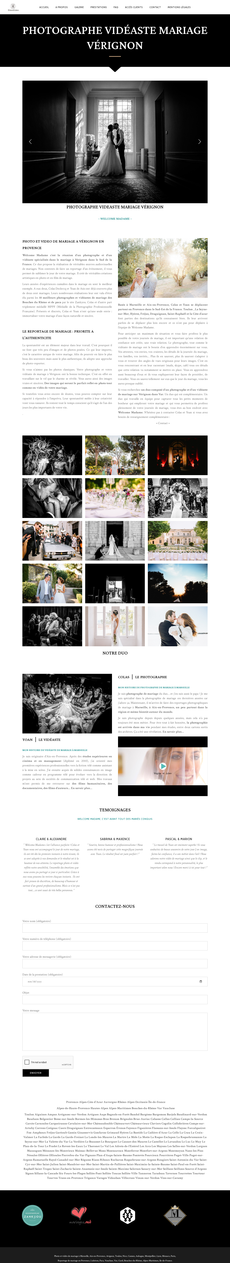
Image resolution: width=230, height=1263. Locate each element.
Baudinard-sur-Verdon (192, 1114)
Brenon (114, 1119)
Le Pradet (51, 1146)
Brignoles (126, 1119)
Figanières (144, 1128)
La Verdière (77, 1142)
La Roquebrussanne (189, 1137)
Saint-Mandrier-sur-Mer (75, 1164)
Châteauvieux (139, 1123)
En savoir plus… (173, 732)
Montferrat (131, 1151)
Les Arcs (145, 1146)
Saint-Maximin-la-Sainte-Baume (148, 1164)
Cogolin (166, 1123)
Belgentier (46, 1119)
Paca (102, 1260)
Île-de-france (156, 1102)
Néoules (32, 1155)
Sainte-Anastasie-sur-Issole (90, 1169)
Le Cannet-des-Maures (132, 1142)
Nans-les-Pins (194, 1151)
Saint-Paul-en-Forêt (183, 1164)
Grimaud (113, 1133)
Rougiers (163, 1160)
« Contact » (163, 423)
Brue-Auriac (141, 1119)
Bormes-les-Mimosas (88, 1119)
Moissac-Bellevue (86, 1151)
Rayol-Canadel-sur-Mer (64, 1160)
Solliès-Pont (94, 1173)
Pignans (90, 1155)
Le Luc (186, 1142)
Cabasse (156, 1119)
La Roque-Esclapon (163, 1137)
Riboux (105, 1160)
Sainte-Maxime (119, 1169)
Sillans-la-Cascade (46, 1173)
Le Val (105, 1146)
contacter (168, 412)
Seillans (168, 1169)
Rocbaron (117, 1160)
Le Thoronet (92, 1146)
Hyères (124, 1133)
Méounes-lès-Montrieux (58, 1151)
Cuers (62, 1128)
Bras (106, 1119)
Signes (29, 1173)
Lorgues (201, 1146)
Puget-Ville (181, 1155)
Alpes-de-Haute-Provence (73, 1108)
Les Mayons (159, 1146)
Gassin (72, 1133)
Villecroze (128, 1178)
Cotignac (52, 1128)
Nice (125, 1256)
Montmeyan (176, 1151)
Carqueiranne (58, 1123)
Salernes (135, 1169)
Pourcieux (152, 1155)
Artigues (93, 1114)
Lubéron (94, 1260)
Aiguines (41, 1114)
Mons (102, 1151)
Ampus (52, 1114)
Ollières (43, 1155)
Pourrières (166, 1155)
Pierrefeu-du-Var (73, 1155)
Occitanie (141, 1102)
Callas (166, 1119)
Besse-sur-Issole (64, 1119)
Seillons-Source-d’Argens (190, 1169)
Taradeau (158, 1173)
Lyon (159, 1256)
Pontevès (138, 1155)
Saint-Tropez (43, 1169)
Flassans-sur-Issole (164, 1128)
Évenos (121, 1128)
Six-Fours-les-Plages (72, 1173)
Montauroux (114, 1151)
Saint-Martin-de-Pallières (109, 1164)
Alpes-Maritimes (120, 1108)
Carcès (30, 1123)
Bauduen (33, 1119)
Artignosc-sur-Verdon (72, 1114)
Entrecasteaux (93, 1128)
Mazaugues (34, 1151)
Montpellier (150, 1256)
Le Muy (196, 1142)
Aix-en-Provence (97, 1256)
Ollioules (55, 1155)
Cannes (131, 1256)
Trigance (90, 1178)
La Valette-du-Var (57, 1142)
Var (159, 1108)
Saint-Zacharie (62, 1169)
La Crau (185, 1133)
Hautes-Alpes (99, 1108)
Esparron (109, 1128)
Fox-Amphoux (36, 1133)
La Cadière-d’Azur (156, 1133)
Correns (40, 1128)
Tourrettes (185, 1173)
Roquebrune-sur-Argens (140, 1160)
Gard (120, 1260)
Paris (173, 1256)
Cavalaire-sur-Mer (80, 1123)
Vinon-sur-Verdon (147, 1178)
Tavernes (171, 1173)
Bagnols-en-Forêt (118, 1114)
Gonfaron (99, 1133)
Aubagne (140, 1256)
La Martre (119, 1137)
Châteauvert (122, 1123)
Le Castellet (155, 1142)
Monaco (166, 1256)
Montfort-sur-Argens (154, 1151)
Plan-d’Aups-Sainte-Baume (114, 1155)
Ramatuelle (40, 1160)
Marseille (135, 305)
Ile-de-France (165, 1260)
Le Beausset (92, 1142)
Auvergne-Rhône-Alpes (119, 1102)
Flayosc (182, 1128)
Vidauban (114, 1178)
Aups (102, 1114)
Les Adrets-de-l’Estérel (124, 1146)
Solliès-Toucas (111, 1173)
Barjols (171, 1114)
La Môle (132, 1137)
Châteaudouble (103, 1123)
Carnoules (41, 1123)
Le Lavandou (172, 1142)
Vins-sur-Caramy (171, 1178)
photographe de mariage (142, 694)
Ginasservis (85, 1133)
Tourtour (198, 1173)
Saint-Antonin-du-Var (184, 1160)
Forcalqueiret (196, 1128)
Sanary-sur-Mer (151, 1169)
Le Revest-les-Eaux (70, 1146)
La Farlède (41, 1137)
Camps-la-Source (192, 1119)
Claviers (155, 1123)
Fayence (131, 1128)
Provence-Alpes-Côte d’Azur (84, 1102)
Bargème (146, 1114)
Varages (101, 1178)
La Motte (144, 1137)
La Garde (55, 1137)
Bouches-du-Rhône (144, 1108)
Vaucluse (169, 1108)
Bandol (135, 1114)
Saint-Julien (51, 1164)
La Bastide (136, 1133)
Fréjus (51, 1133)
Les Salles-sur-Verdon (181, 1146)
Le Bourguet (109, 1142)
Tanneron (144, 1173)
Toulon (29, 1114)
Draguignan (75, 1128)
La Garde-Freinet (72, 1137)
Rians (95, 1160)
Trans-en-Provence (70, 1178)
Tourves (52, 1178)
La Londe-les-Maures (98, 1137)
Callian (175, 1119)
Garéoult (61, 1133)
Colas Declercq (57, 289)
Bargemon (159, 1114)
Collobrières (180, 1123)
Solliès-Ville (130, 1173)
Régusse (86, 1160)
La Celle (173, 1133)
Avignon (110, 1256)
